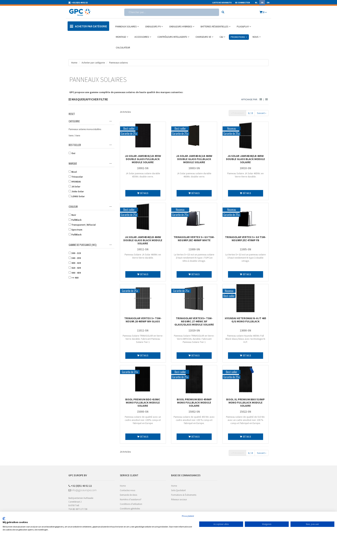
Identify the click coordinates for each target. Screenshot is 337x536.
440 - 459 (76, 272)
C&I (222, 36)
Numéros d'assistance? (130, 499)
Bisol (74, 171)
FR (262, 2)
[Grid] (261, 99)
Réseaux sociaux (179, 499)
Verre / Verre (74, 135)
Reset (72, 114)
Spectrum (76, 229)
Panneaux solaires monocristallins (85, 129)
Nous (256, 36)
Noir (73, 214)
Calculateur (123, 47)
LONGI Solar (78, 196)
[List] (266, 99)
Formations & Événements (183, 494)
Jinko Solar (77, 191)
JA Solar (75, 186)
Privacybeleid (188, 516)
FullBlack (76, 219)
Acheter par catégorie (93, 62)
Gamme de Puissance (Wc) (82, 244)
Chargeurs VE (204, 36)
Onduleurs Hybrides (181, 26)
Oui (73, 153)
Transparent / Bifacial (83, 224)
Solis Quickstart (178, 490)
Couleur (73, 206)
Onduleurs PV (153, 26)
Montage (121, 36)
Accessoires (142, 36)
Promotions (238, 37)
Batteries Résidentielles (215, 26)
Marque (73, 163)
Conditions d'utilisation (131, 504)
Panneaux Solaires (126, 26)
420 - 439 (76, 267)
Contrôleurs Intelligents (172, 36)
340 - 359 (76, 258)
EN (268, 2)
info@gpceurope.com (84, 490)
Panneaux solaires (118, 62)
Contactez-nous (127, 490)
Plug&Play (243, 26)
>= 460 (74, 277)
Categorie (74, 121)
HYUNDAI (76, 181)
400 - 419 (76, 263)
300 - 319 (76, 253)
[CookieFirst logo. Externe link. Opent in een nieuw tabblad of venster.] (4, 518)
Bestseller (75, 145)
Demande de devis (128, 494)
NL (256, 2)
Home (74, 62)
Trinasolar (77, 176)
